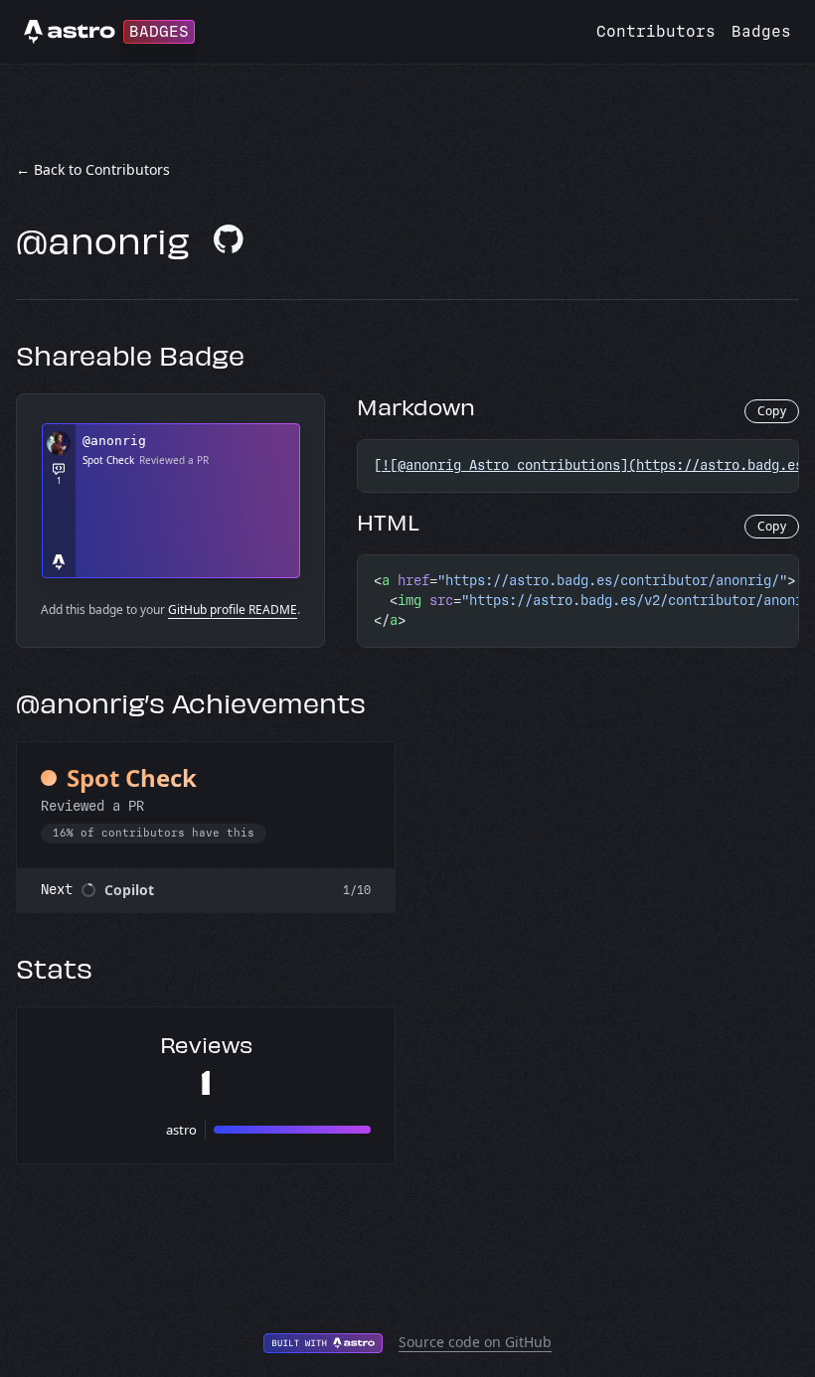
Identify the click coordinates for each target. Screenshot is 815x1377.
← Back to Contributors (93, 169)
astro (181, 1130)
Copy (771, 410)
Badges (761, 31)
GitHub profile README (232, 609)
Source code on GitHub (475, 1341)
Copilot (129, 889)
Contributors (656, 31)
